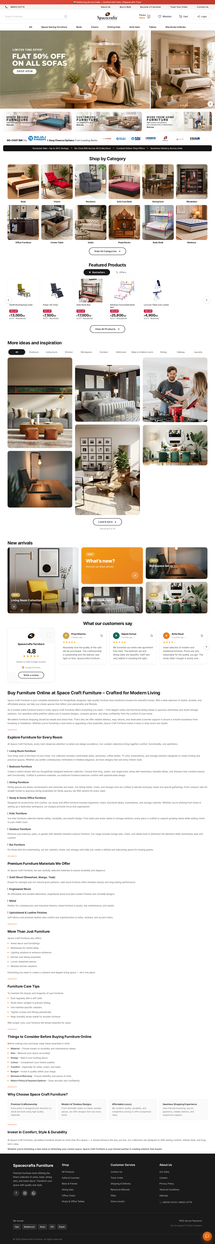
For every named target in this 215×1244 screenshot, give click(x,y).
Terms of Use (112, 647)
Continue (107, 641)
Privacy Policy (127, 647)
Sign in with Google (110, 658)
